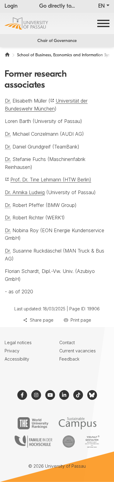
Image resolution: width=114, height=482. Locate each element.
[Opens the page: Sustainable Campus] (78, 423)
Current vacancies (77, 350)
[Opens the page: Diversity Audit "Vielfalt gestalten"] (92, 441)
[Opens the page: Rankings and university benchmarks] (33, 423)
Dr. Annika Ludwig (25, 192)
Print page (81, 320)
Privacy (12, 350)
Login (11, 6)
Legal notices (18, 342)
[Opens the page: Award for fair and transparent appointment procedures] (69, 441)
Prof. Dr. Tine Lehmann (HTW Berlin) (50, 179)
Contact (67, 342)
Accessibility (17, 359)
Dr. (8, 101)
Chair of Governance (57, 41)
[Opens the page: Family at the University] (33, 441)
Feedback (69, 359)
